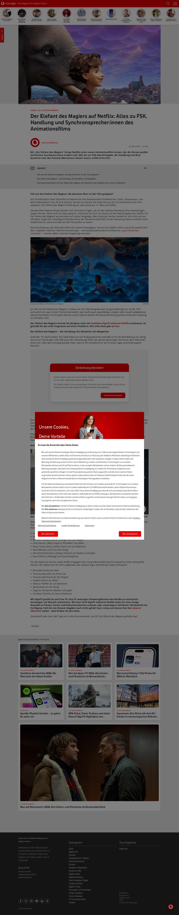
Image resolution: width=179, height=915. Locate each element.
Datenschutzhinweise (47, 525)
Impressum (89, 525)
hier (80, 459)
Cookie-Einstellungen (70, 525)
